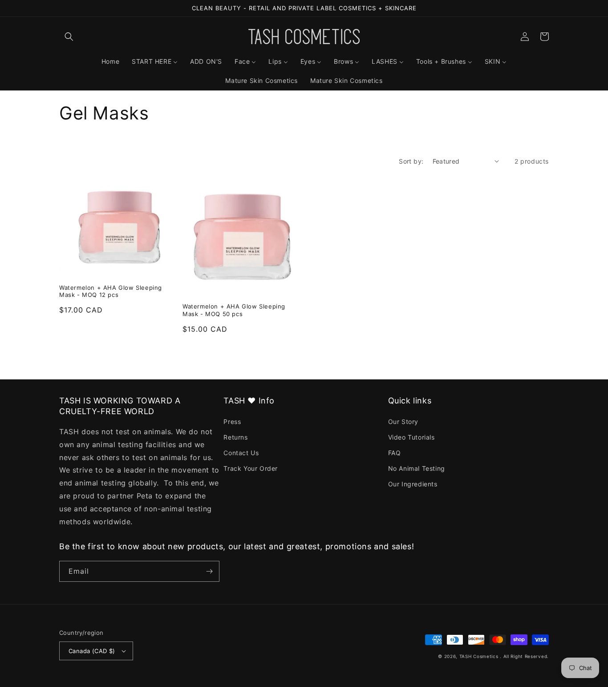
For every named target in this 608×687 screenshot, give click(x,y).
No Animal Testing (416, 468)
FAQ (394, 453)
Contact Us (241, 453)
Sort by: (411, 161)
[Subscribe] (209, 571)
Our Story (403, 421)
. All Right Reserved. (524, 656)
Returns (235, 437)
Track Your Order (250, 468)
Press (232, 421)
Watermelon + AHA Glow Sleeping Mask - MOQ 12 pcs (110, 291)
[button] (69, 36)
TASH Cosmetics (479, 656)
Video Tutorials (411, 437)
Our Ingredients (413, 484)
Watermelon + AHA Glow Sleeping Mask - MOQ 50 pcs (233, 310)
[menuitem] (110, 61)
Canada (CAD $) (92, 650)
